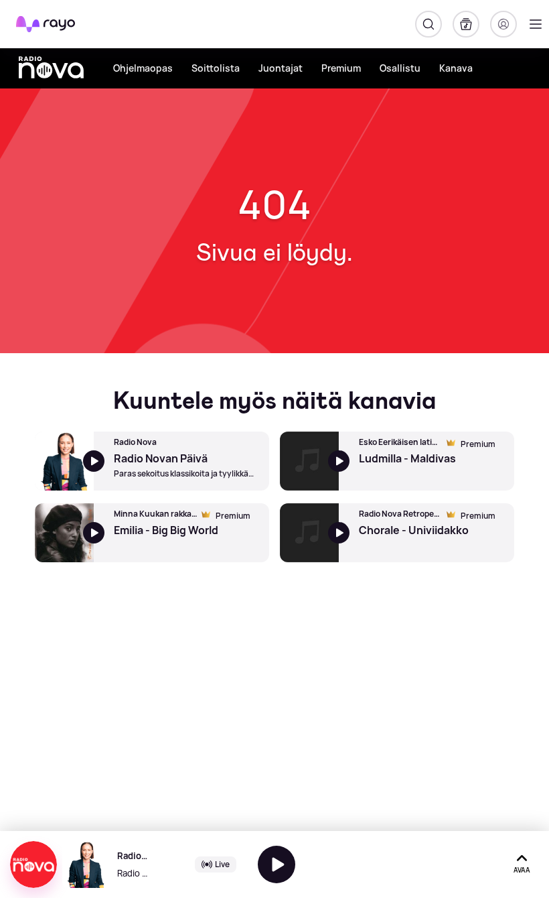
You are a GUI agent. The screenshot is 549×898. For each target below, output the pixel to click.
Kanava (456, 68)
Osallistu (400, 68)
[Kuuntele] (276, 864)
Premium (341, 68)
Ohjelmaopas (143, 68)
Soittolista (215, 68)
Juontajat (280, 68)
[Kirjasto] (466, 24)
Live (222, 864)
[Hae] (428, 24)
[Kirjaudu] (503, 24)
